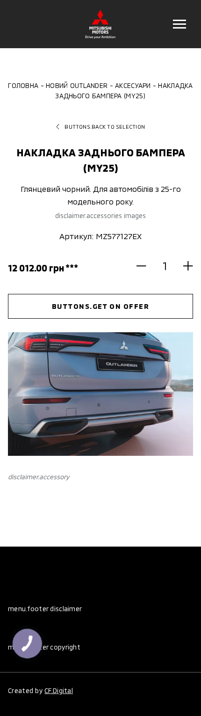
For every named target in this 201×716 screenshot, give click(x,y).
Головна (23, 85)
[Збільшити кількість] (183, 265)
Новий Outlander (77, 85)
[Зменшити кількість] (145, 265)
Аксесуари (133, 85)
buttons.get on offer (101, 306)
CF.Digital (58, 690)
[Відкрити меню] (179, 24)
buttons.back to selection (105, 127)
